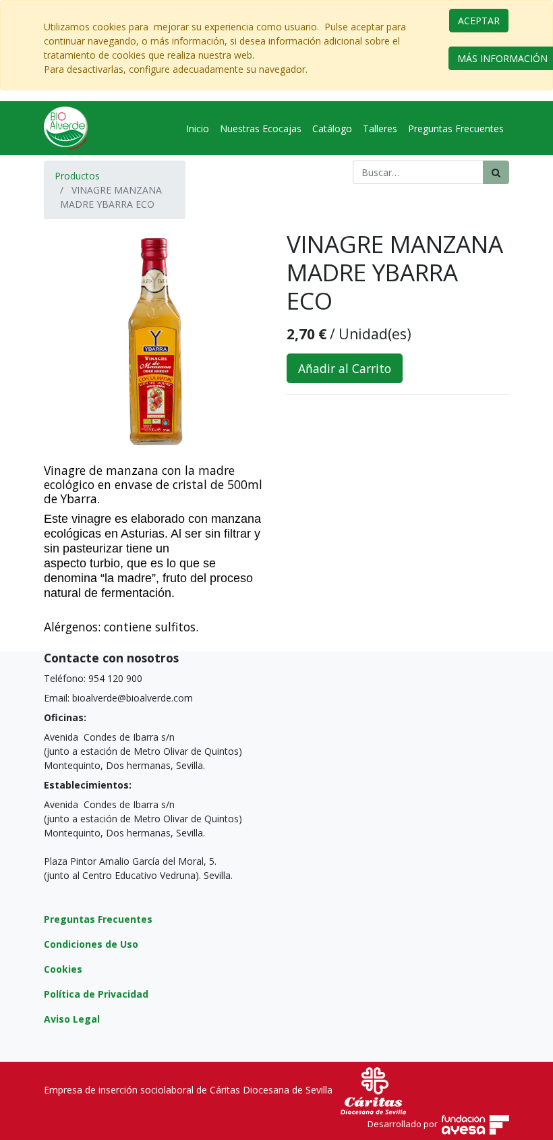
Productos (77, 175)
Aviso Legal (72, 1019)
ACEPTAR (479, 20)
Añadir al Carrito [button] (344, 368)
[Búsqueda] (496, 172)
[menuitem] (197, 128)
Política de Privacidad (96, 994)
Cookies (63, 969)
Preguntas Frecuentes (98, 919)
